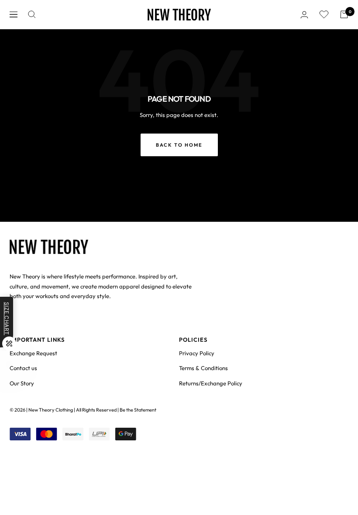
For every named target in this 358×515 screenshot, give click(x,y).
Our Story (22, 383)
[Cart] (344, 14)
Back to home (179, 145)
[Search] (32, 14)
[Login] (304, 14)
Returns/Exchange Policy (210, 383)
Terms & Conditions (203, 367)
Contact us (23, 367)
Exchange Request (33, 353)
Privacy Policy (196, 353)
